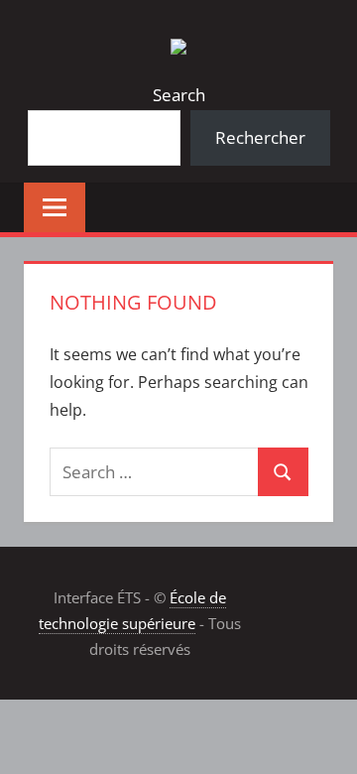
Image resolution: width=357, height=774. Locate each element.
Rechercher (260, 137)
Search (179, 94)
